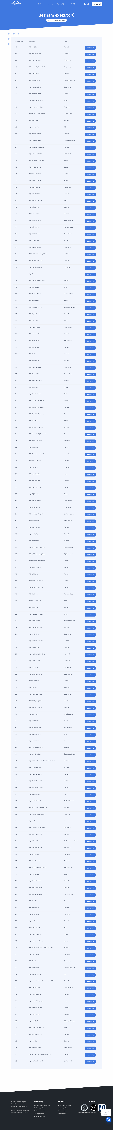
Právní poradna (39, 1114)
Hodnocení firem (39, 1116)
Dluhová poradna (39, 1111)
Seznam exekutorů (64, 1108)
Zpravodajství (61, 4)
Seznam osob (62, 1114)
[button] (88, 4)
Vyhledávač (97, 4)
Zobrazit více (90, 47)
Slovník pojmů (62, 1111)
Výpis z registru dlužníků (42, 1105)
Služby (40, 4)
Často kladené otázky (64, 1105)
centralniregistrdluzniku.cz (23, 1110)
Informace (50, 4)
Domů (49, 20)
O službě (72, 4)
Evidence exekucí (39, 1108)
